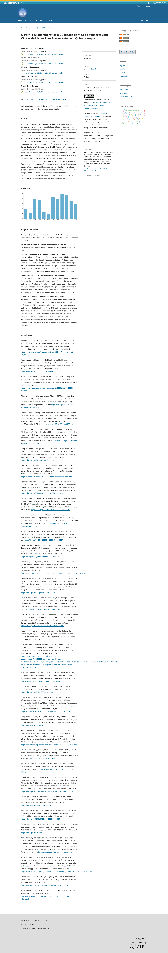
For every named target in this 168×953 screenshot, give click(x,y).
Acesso (148, 6)
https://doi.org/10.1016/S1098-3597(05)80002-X (39, 692)
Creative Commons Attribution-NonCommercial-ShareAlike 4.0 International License (97, 105)
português (123, 76)
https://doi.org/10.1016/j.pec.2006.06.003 (44, 758)
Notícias (39, 20)
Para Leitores (123, 90)
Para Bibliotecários (125, 96)
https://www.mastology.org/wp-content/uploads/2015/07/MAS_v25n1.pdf (49, 744)
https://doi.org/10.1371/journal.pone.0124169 (55, 852)
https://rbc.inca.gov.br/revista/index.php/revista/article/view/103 (46, 711)
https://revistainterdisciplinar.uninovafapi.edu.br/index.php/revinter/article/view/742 (53, 573)
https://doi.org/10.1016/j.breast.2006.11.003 (38, 592)
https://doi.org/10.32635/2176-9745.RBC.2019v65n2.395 (42, 626)
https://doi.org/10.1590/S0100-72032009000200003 (43, 609)
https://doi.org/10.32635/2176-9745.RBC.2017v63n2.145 (42, 493)
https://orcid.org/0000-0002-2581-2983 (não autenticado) (44, 63)
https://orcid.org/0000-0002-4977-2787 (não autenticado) (44, 82)
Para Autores (123, 93)
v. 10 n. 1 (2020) (40, 28)
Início (23, 28)
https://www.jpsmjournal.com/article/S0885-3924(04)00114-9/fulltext (47, 791)
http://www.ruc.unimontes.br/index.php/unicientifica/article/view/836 (47, 477)
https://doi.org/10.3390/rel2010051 (34, 725)
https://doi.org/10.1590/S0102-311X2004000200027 (40, 819)
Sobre (48, 20)
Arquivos (28, 20)
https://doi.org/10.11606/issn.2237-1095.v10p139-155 (45, 99)
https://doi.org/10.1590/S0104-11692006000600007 (43, 540)
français (122, 72)
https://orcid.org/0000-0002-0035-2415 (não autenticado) (44, 73)
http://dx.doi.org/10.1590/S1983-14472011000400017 (41, 681)
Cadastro (140, 6)
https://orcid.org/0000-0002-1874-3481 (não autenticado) (44, 92)
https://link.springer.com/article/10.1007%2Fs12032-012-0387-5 (45, 885)
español (122, 69)
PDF (88, 47)
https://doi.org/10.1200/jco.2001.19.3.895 (36, 805)
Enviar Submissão (127, 52)
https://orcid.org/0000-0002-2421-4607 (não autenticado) (44, 54)
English (122, 66)
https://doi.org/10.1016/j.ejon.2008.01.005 (59, 424)
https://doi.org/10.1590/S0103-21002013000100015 (50, 510)
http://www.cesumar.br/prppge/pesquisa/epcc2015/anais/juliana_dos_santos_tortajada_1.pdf (56, 871)
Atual (20, 20)
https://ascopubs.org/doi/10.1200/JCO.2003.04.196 (40, 556)
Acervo (30, 28)
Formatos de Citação (93, 175)
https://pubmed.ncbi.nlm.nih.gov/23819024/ (38, 371)
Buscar (146, 20)
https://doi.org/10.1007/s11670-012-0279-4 (37, 460)
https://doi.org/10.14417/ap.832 (33, 833)
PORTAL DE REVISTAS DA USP (12, 3)
